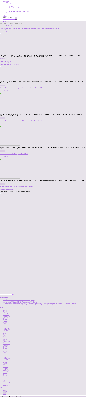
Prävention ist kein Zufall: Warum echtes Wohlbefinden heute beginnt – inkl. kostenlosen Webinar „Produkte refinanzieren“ (29, 304)
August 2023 (5, 345)
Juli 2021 (5, 373)
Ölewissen (9, 64)
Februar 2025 (5, 323)
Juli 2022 (5, 361)
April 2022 (5, 363)
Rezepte (13, 64)
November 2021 (6, 368)
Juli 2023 (5, 346)
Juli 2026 (5, 310)
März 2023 (5, 351)
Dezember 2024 (6, 325)
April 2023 (5, 350)
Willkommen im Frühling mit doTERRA (14, 154)
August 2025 (5, 317)
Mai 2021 (5, 375)
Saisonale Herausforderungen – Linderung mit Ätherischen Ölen (22, 121)
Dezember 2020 (6, 381)
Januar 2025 (5, 324)
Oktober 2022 (6, 357)
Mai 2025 (5, 319)
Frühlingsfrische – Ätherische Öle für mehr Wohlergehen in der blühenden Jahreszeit (29, 29)
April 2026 (5, 312)
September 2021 (6, 370)
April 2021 (5, 376)
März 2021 (5, 377)
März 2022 (5, 364)
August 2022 (5, 359)
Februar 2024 (5, 338)
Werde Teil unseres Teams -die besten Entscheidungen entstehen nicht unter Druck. (20, 302)
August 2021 (5, 371)
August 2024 (5, 330)
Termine (17, 64)
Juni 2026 (5, 311)
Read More (2, 58)
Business (4, 390)
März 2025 (5, 322)
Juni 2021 (5, 374)
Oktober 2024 (6, 328)
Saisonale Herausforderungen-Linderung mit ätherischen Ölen (21, 88)
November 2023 (6, 341)
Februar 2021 (5, 379)
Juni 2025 (5, 318)
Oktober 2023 (6, 342)
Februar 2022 (5, 365)
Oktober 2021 (6, 369)
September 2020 (6, 385)
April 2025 (5, 321)
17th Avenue (25, 396)
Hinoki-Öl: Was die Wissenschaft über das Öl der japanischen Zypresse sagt (19, 300)
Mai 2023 (5, 348)
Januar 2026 (5, 313)
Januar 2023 (5, 353)
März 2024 (5, 336)
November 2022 (6, 356)
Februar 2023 (5, 352)
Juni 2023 (5, 347)
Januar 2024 (5, 339)
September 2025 (6, 316)
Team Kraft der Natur (4, 21)
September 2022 (6, 358)
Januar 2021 (5, 380)
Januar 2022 (5, 367)
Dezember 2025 (6, 315)
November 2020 (6, 382)
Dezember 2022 (6, 354)
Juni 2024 (5, 333)
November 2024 (6, 327)
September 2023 (6, 344)
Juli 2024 (5, 332)
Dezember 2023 (6, 340)
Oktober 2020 (6, 383)
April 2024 (5, 335)
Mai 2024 (5, 334)
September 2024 (6, 329)
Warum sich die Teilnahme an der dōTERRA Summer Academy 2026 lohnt (19, 301)
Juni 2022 (5, 362)
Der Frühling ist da (6, 62)
